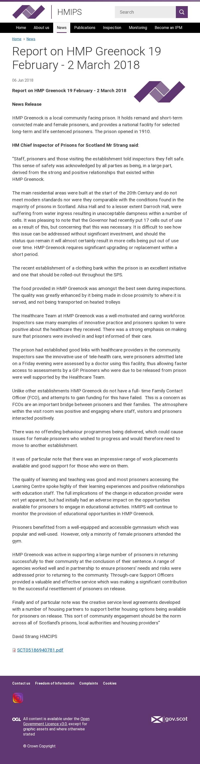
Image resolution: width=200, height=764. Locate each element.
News (62, 27)
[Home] (28, 12)
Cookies (110, 683)
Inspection (112, 27)
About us (41, 27)
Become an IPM (168, 27)
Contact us (21, 683)
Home (21, 27)
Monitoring (138, 27)
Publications (84, 27)
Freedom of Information (54, 683)
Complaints (88, 683)
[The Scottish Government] (169, 719)
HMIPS (69, 12)
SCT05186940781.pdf (40, 650)
